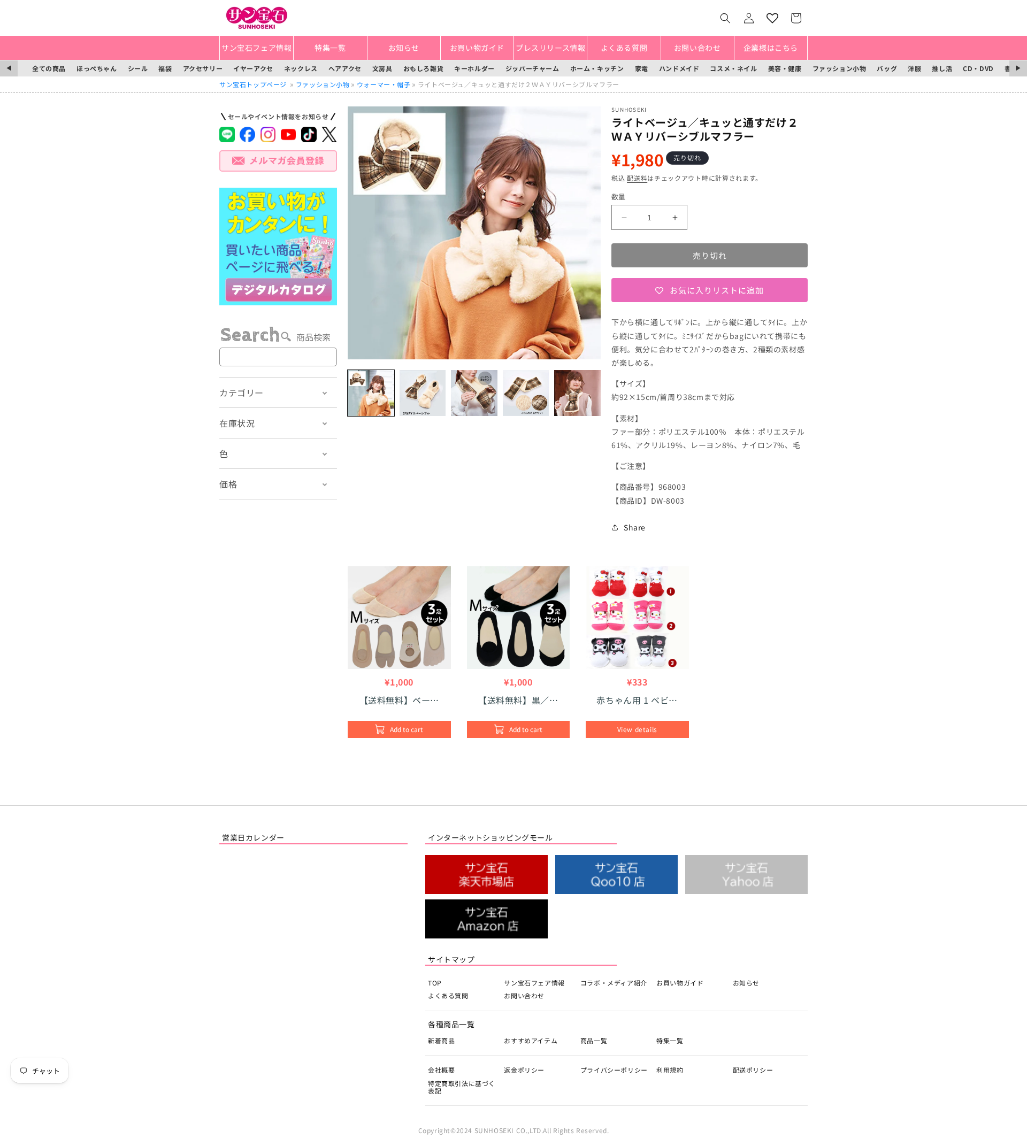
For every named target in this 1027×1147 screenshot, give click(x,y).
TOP (435, 982)
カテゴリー (241, 392)
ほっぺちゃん (96, 68)
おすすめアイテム (530, 1040)
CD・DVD (978, 68)
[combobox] (278, 357)
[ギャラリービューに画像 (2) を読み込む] (423, 393)
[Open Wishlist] (772, 18)
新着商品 (441, 1040)
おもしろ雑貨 (423, 68)
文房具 (382, 68)
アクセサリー (203, 68)
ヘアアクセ (345, 68)
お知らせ (746, 982)
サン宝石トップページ (253, 84)
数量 (618, 196)
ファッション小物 (840, 68)
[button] (725, 18)
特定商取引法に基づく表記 (461, 1087)
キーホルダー (474, 68)
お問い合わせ (524, 995)
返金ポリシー (524, 1069)
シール (138, 68)
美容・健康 (785, 68)
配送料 (637, 177)
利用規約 (669, 1069)
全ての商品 (49, 68)
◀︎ (8, 68)
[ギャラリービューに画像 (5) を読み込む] (577, 393)
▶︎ (1018, 68)
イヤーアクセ (253, 68)
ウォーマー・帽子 (384, 84)
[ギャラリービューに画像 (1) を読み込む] (371, 393)
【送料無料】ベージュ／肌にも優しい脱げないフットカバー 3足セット (399, 700)
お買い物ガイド (679, 982)
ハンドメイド (679, 68)
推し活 (942, 68)
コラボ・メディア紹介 (613, 982)
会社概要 (441, 1069)
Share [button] (635, 527)
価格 (228, 484)
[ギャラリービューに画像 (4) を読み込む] (526, 393)
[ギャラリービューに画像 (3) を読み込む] (474, 393)
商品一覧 (593, 1040)
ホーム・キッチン (597, 68)
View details (637, 729)
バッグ (887, 68)
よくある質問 (448, 995)
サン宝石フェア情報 (534, 982)
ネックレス (301, 68)
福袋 (165, 68)
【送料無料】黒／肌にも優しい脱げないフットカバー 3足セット (518, 700)
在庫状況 (237, 423)
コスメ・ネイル (733, 68)
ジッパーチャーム (532, 68)
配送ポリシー (753, 1069)
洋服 (914, 68)
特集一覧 (669, 1040)
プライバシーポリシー (614, 1069)
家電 (641, 68)
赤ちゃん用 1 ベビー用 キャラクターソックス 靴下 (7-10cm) (637, 700)
